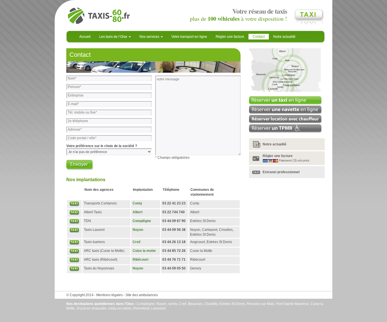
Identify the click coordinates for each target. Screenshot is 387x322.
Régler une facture (230, 37)
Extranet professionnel (281, 172)
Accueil (85, 37)
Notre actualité (284, 37)
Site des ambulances (142, 295)
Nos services (149, 37)
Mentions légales (109, 295)
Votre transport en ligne (189, 37)
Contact (259, 37)
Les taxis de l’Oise (113, 37)
